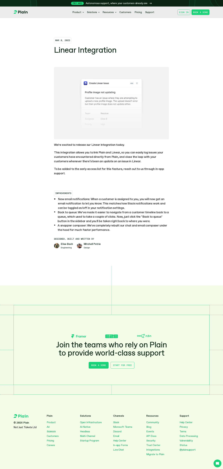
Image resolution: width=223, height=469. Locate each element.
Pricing (50, 440)
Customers (53, 436)
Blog (148, 426)
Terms (183, 431)
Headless (85, 431)
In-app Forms (120, 445)
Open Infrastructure (91, 422)
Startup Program (89, 440)
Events (150, 431)
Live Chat (118, 449)
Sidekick (51, 431)
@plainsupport (188, 449)
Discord (117, 431)
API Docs (151, 436)
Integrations (153, 449)
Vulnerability (186, 440)
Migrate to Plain (155, 454)
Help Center (119, 440)
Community (152, 422)
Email (116, 436)
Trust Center (153, 445)
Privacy (184, 426)
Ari (48, 426)
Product (51, 422)
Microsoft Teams (122, 426)
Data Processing (189, 436)
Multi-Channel (88, 436)
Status (183, 445)
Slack (116, 422)
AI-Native (85, 426)
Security (150, 440)
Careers (51, 445)
